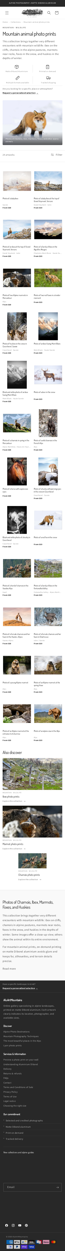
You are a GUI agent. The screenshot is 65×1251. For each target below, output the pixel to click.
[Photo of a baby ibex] (17, 181)
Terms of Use (9, 1096)
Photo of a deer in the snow (44, 392)
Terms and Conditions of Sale (18, 1087)
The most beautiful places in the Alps (22, 1040)
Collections (16, 22)
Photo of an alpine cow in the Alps (47, 731)
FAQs (5, 1078)
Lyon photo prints (12, 1045)
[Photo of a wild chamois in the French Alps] (48, 423)
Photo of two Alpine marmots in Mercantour (15, 296)
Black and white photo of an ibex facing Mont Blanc (15, 393)
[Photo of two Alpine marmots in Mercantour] (17, 278)
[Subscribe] (57, 1187)
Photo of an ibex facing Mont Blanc (47, 343)
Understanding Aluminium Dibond (20, 1064)
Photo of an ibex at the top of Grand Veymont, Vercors (16, 248)
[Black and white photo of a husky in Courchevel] (17, 520)
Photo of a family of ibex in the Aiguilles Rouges (45, 248)
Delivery (7, 1068)
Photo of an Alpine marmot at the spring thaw (47, 684)
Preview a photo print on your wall (20, 1059)
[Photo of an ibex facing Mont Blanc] (48, 326)
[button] (7, 13)
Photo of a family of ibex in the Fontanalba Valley (45, 587)
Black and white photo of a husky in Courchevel (16, 538)
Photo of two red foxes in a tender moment (47, 296)
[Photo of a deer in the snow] (48, 374)
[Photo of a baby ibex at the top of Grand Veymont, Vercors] (48, 181)
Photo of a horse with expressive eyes (15, 490)
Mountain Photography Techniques (21, 1036)
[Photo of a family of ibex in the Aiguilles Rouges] (48, 229)
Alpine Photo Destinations (16, 1031)
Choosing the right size (14, 1105)
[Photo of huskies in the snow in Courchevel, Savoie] (17, 326)
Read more (9, 968)
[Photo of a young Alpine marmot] (17, 665)
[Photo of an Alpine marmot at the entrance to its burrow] (17, 713)
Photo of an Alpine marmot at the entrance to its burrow (16, 732)
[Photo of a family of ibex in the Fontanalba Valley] (48, 568)
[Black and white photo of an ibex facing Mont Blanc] (17, 374)
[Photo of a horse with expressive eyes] (17, 471)
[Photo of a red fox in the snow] (48, 520)
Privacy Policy (10, 1091)
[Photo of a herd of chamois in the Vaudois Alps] (17, 568)
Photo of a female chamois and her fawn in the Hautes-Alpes (16, 635)
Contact (7, 1082)
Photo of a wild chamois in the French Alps (45, 441)
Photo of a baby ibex (10, 198)
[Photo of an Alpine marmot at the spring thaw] (48, 665)
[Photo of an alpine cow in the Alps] (48, 713)
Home (5, 22)
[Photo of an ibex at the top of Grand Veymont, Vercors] (17, 229)
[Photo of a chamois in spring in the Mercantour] (17, 423)
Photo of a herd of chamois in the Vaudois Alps (15, 587)
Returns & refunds (12, 1073)
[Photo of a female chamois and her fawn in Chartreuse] (48, 616)
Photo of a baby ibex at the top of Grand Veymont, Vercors (46, 199)
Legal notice (9, 1101)
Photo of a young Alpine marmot (15, 682)
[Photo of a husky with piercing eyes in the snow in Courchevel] (48, 471)
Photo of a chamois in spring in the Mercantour (16, 441)
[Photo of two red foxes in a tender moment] (48, 278)
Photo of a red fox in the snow (45, 537)
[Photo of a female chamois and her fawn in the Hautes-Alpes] (17, 616)
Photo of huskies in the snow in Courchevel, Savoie (15, 345)
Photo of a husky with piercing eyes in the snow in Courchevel (47, 490)
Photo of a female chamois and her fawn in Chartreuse (47, 635)
